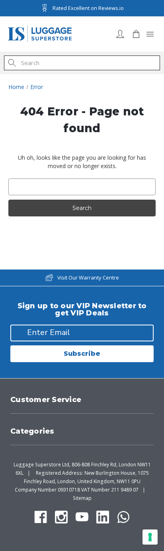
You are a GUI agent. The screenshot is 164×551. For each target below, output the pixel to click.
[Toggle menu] (150, 34)
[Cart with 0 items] (136, 34)
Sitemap (82, 498)
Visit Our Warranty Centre (88, 277)
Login (120, 34)
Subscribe (82, 353)
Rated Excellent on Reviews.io (88, 8)
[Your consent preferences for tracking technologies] (150, 537)
